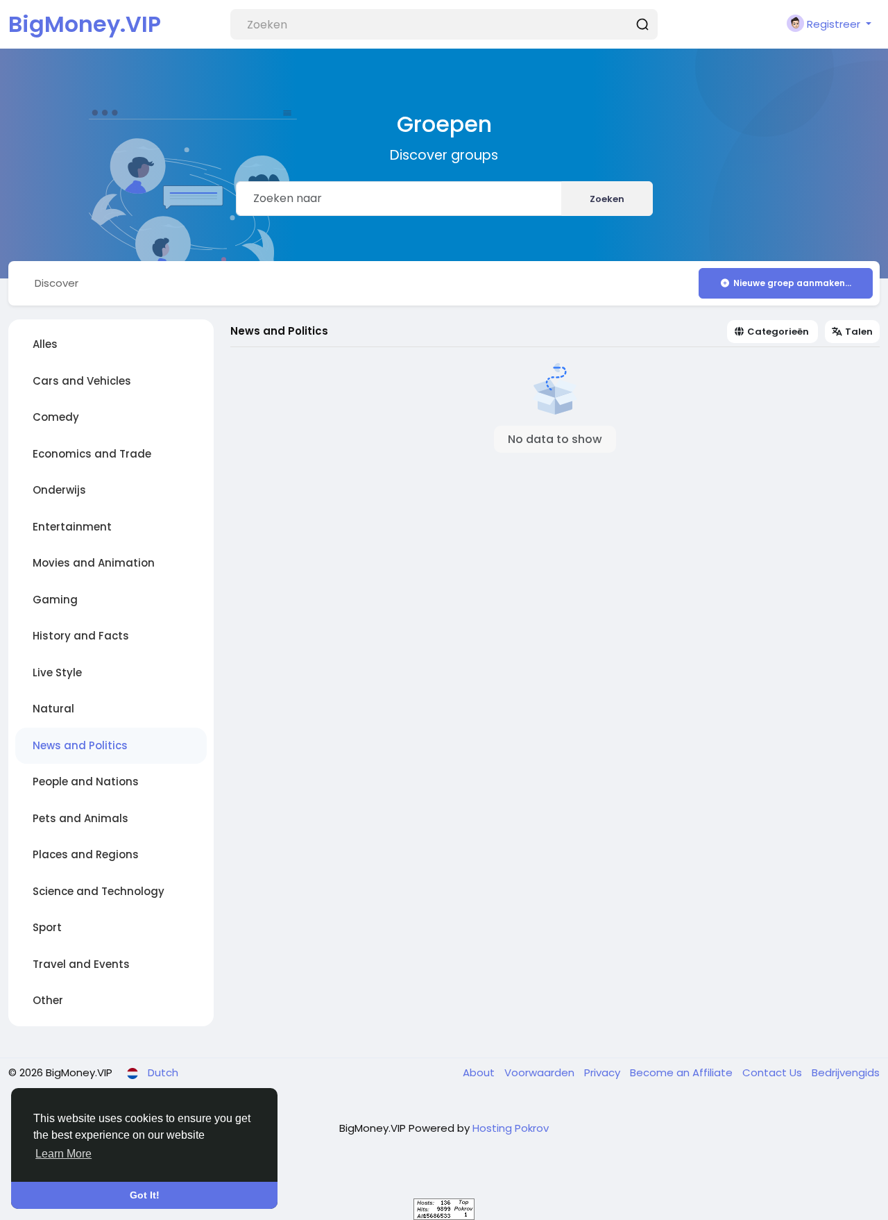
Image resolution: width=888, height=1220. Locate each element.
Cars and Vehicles (82, 381)
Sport (47, 927)
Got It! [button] (145, 1195)
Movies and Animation (94, 562)
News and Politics (80, 745)
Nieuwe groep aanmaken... (792, 283)
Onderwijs (59, 490)
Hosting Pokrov (510, 1128)
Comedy (56, 417)
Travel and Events (81, 964)
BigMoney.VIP (84, 24)
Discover (56, 283)
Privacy (603, 1072)
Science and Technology (98, 891)
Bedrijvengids (846, 1072)
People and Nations (86, 781)
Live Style (57, 672)
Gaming (55, 599)
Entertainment (72, 526)
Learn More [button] (63, 1154)
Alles (45, 344)
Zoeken (607, 199)
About (480, 1072)
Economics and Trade (92, 453)
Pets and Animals (80, 818)
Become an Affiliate (682, 1072)
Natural (53, 708)
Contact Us (773, 1072)
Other (48, 1000)
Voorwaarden (540, 1072)
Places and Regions (86, 854)
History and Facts (81, 635)
